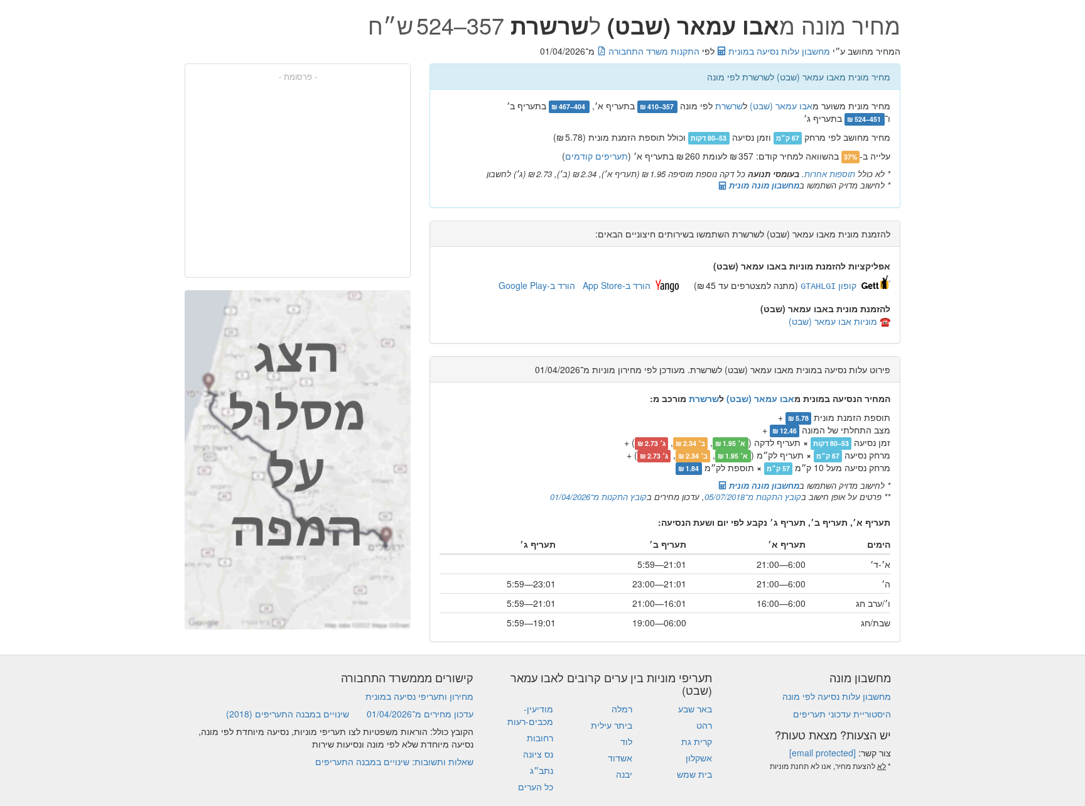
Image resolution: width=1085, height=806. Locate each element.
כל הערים (535, 786)
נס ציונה (538, 754)
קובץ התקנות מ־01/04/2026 (598, 497)
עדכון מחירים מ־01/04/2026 (420, 713)
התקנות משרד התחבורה (652, 51)
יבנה (624, 774)
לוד (626, 741)
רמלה (622, 708)
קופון (828, 285)
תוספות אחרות (829, 174)
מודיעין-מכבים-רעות (530, 714)
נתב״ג (541, 770)
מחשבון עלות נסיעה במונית (778, 51)
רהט (704, 725)
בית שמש (694, 774)
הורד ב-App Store (616, 285)
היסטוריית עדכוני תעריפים (842, 713)
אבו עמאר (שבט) (781, 105)
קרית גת (696, 741)
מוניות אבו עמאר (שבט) (833, 321)
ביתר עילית (611, 725)
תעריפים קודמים (596, 156)
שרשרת (729, 105)
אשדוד (620, 757)
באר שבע (695, 708)
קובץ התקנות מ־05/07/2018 (752, 497)
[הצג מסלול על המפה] (298, 459)
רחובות (540, 737)
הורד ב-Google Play (537, 285)
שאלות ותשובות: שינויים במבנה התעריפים (394, 761)
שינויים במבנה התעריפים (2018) (287, 713)
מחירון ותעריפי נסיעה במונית (419, 696)
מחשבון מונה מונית (762, 185)
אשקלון (699, 757)
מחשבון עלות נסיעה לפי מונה (836, 696)
